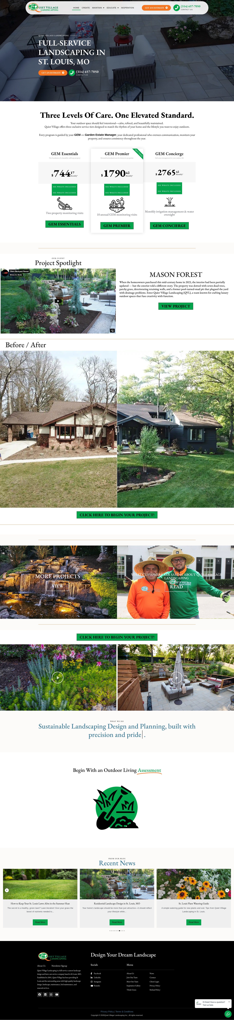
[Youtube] (56, 994)
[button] (58, 677)
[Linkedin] (45, 994)
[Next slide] (227, 890)
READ (176, 587)
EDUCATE (111, 8)
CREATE (86, 8)
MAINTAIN (97, 8)
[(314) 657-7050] (176, 8)
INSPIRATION (127, 8)
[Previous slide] (7, 890)
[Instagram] (51, 994)
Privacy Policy (107, 1011)
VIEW (58, 586)
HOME (76, 8)
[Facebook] (39, 994)
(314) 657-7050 (190, 6)
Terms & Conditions (124, 1011)
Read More (67, 922)
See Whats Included (64, 187)
